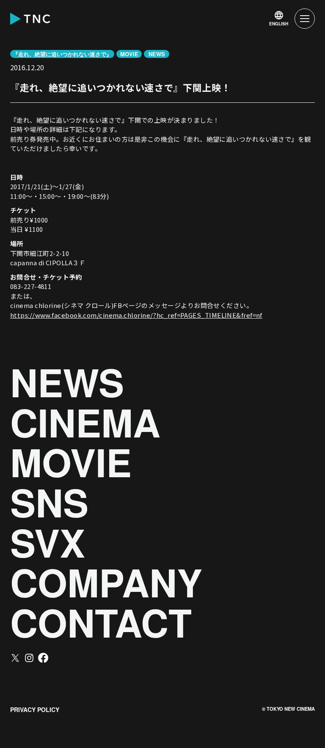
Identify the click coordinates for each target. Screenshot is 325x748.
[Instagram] (29, 658)
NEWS (67, 382)
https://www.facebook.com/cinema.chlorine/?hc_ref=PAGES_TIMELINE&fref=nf (136, 315)
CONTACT (101, 622)
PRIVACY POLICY (34, 709)
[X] (15, 658)
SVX (47, 542)
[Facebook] (43, 658)
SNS (49, 502)
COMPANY (106, 582)
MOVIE (71, 462)
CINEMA (85, 422)
